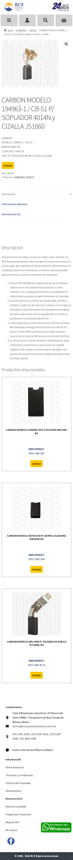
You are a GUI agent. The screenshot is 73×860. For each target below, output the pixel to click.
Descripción (8, 194)
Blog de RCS (13, 822)
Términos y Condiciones (19, 775)
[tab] (36, 194)
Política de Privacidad (18, 783)
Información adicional (14, 204)
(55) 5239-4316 (39, 734)
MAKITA (32, 30)
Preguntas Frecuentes (18, 814)
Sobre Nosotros (15, 767)
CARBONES (21, 30)
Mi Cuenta (11, 830)
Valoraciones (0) (11, 214)
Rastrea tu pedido (16, 806)
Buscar (45, 20)
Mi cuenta (27, 20)
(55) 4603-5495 (28, 738)
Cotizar (7, 165)
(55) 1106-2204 (20, 734)
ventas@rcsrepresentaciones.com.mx (34, 726)
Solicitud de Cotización (64, 20)
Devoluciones (13, 790)
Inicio (10, 30)
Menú (9, 20)
